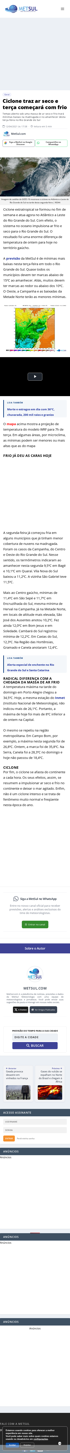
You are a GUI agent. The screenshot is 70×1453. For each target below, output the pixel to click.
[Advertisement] (35, 54)
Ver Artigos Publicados (45, 1009)
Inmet (60, 698)
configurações (41, 1439)
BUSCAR (37, 1045)
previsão (13, 258)
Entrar (9, 1138)
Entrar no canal (36, 924)
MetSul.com (18, 133)
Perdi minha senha (26, 1138)
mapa (11, 424)
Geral (6, 94)
